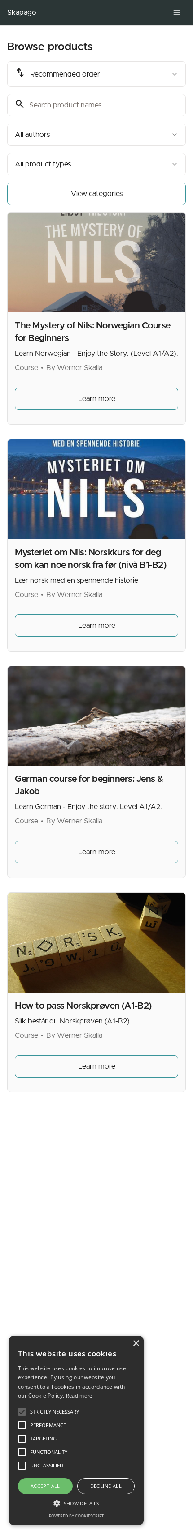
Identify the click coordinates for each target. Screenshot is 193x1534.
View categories (97, 193)
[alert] (76, 1430)
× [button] (135, 1343)
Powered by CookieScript (76, 1516)
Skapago (21, 12)
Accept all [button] (45, 1486)
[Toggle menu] (177, 12)
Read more (79, 1395)
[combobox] (96, 74)
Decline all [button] (106, 1486)
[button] (76, 1503)
